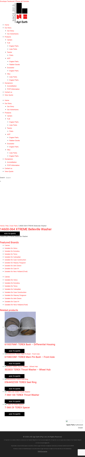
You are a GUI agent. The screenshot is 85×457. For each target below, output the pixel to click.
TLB (8, 43)
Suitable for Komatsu (12, 251)
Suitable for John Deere (13, 266)
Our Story (8, 28)
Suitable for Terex (11, 254)
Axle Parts (13, 49)
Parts (11, 55)
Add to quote (10, 234)
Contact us (8, 92)
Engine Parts (14, 46)
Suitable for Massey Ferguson (15, 263)
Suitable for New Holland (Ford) (16, 271)
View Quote (9, 95)
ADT (8, 58)
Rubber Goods (14, 64)
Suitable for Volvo (11, 248)
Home (7, 25)
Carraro (9, 40)
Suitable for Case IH (12, 269)
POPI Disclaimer (42, 451)
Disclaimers (9, 83)
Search (2, 178)
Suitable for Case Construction (15, 260)
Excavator (10, 68)
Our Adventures (13, 34)
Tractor (9, 52)
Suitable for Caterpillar (13, 257)
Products (8, 37)
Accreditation (12, 86)
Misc (8, 74)
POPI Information (13, 89)
